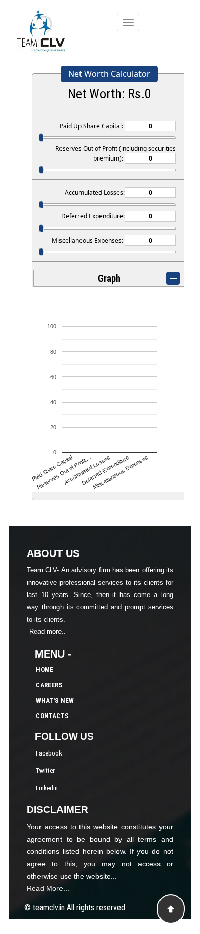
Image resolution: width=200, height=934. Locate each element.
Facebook (49, 753)
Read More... (48, 888)
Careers (49, 685)
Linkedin (47, 788)
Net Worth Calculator (109, 74)
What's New (55, 700)
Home (44, 669)
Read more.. (47, 631)
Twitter (45, 770)
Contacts (52, 716)
